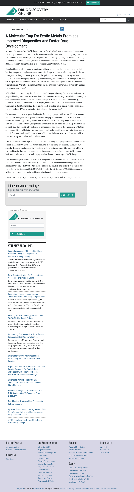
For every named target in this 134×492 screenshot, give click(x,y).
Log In (118, 14)
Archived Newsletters (77, 447)
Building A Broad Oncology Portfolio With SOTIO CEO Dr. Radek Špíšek (25, 316)
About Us (104, 447)
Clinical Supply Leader (46, 461)
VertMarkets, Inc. (39, 488)
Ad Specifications (12, 447)
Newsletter (10, 459)
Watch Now (47, 20)
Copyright (20, 488)
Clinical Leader (43, 458)
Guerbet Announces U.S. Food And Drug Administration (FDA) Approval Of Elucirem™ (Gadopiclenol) (25, 254)
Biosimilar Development (47, 452)
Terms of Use (63, 488)
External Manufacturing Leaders (81, 476)
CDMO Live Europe (76, 473)
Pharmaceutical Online (46, 481)
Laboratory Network (45, 469)
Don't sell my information (108, 488)
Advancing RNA (44, 447)
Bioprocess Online (44, 449)
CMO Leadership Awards (78, 467)
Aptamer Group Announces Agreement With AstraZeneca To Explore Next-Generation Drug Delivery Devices (27, 412)
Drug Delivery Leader (46, 466)
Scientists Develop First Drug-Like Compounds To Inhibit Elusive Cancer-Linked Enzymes (24, 382)
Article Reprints (75, 449)
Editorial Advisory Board (78, 455)
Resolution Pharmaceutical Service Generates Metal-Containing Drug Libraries (26, 295)
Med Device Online (45, 475)
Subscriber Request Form (90, 488)
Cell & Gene (42, 455)
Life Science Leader (45, 472)
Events (61, 20)
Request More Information (16, 449)
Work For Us (105, 452)
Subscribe (126, 14)
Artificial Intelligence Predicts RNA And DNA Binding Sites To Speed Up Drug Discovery (25, 393)
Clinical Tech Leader (45, 464)
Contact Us (104, 449)
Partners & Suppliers (27, 20)
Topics (9, 20)
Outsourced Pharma (45, 478)
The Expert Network (76, 458)
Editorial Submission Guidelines (81, 452)
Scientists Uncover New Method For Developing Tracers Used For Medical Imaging (24, 358)
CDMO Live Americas (77, 470)
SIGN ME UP (67, 195)
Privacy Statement (75, 488)
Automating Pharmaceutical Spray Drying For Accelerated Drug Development (26, 335)
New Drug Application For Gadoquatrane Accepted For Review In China (25, 276)
